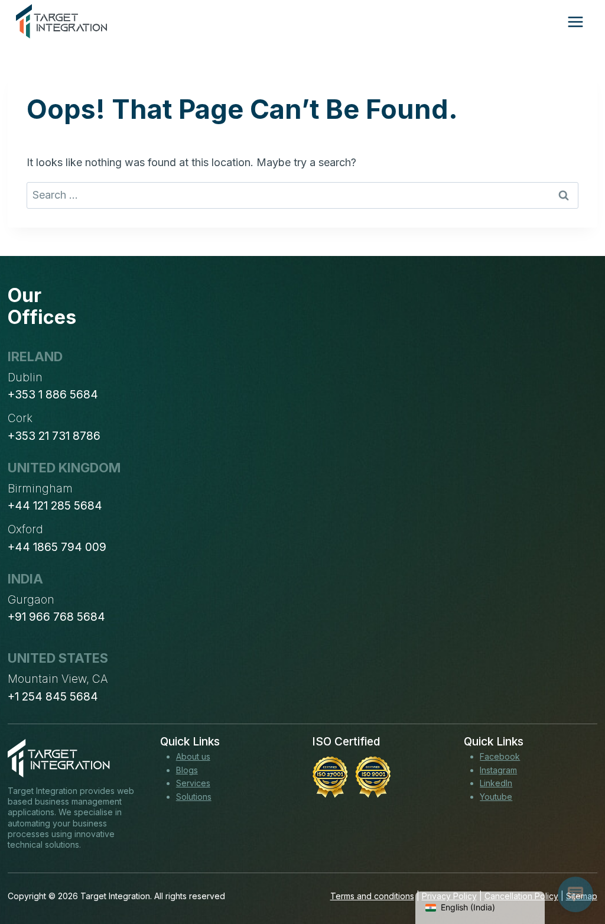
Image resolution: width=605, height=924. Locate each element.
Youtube (496, 797)
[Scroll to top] (574, 871)
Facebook (500, 756)
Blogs (187, 770)
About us (193, 756)
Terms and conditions (372, 896)
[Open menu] (575, 21)
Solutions (194, 797)
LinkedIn (496, 783)
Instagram (498, 770)
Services (193, 783)
